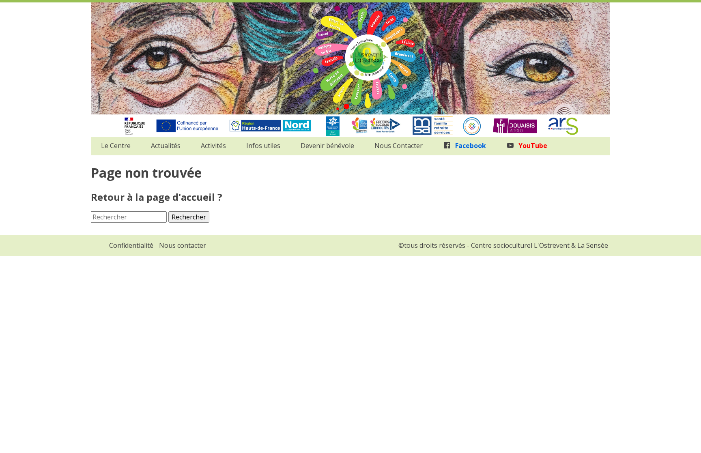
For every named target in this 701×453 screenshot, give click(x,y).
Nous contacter (182, 245)
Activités (213, 145)
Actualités (166, 145)
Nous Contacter (398, 145)
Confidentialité (131, 245)
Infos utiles (263, 145)
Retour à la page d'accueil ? (156, 197)
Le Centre (116, 145)
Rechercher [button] (189, 217)
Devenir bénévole (327, 145)
